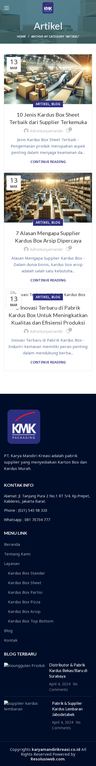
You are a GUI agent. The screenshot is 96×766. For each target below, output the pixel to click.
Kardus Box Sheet (24, 582)
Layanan (11, 563)
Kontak (11, 640)
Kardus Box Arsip (24, 611)
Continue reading (48, 161)
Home (21, 36)
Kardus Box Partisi (25, 592)
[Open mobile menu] (6, 8)
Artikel (42, 104)
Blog (55, 104)
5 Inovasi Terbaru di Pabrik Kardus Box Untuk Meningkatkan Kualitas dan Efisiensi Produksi (48, 315)
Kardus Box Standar (26, 573)
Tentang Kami (17, 553)
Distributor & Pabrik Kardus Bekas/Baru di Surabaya (68, 670)
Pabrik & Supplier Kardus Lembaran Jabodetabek (67, 709)
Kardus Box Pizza (24, 601)
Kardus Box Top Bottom (30, 621)
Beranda (12, 544)
